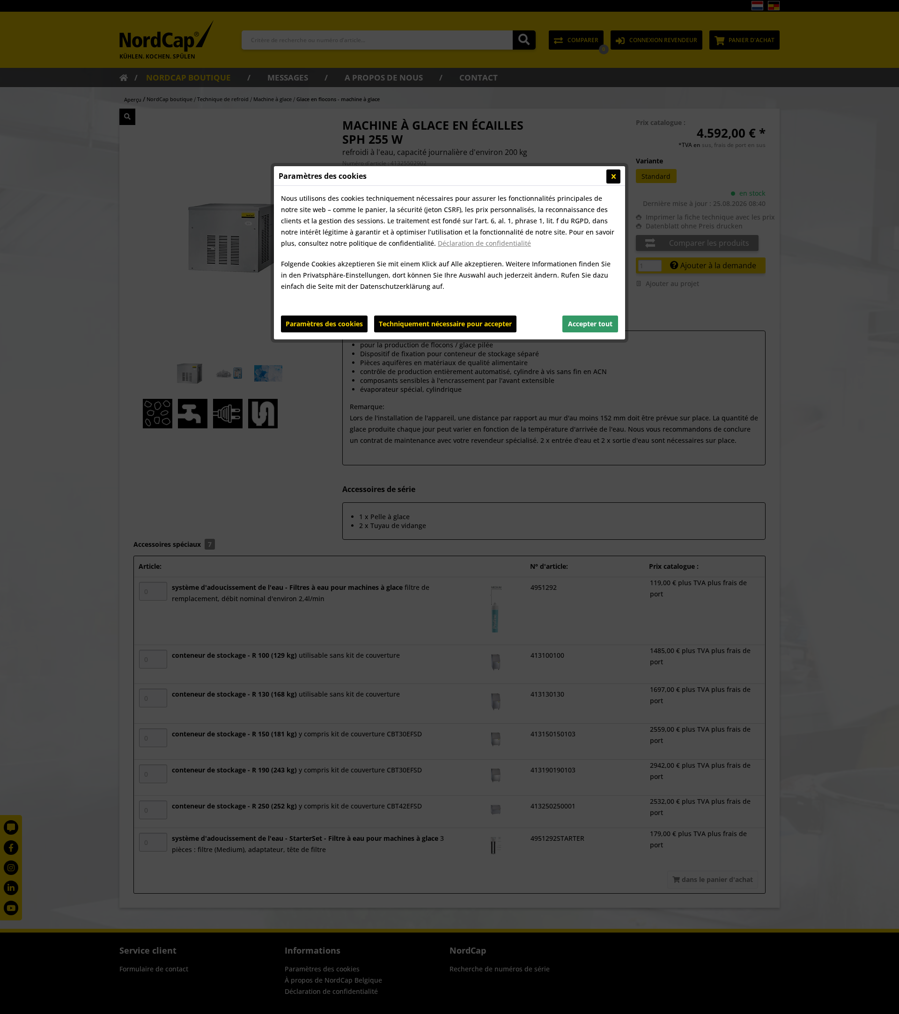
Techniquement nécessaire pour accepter (445, 323)
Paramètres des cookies (324, 323)
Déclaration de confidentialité (484, 243)
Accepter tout (590, 323)
